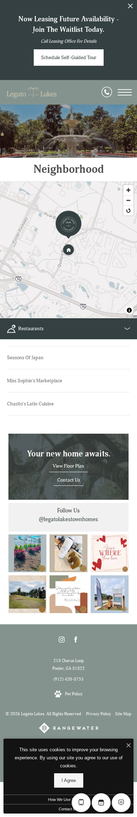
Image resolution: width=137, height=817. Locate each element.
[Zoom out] (128, 200)
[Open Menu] (125, 92)
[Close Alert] (130, 8)
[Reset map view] (128, 210)
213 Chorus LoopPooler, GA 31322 (68, 664)
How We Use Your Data (68, 799)
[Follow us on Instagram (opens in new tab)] (61, 641)
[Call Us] (107, 92)
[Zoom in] (128, 190)
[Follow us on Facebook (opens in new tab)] (75, 641)
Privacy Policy (98, 714)
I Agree (68, 780)
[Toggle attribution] (129, 310)
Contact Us (68, 480)
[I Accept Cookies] (128, 745)
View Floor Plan (68, 466)
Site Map (123, 714)
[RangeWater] (68, 729)
